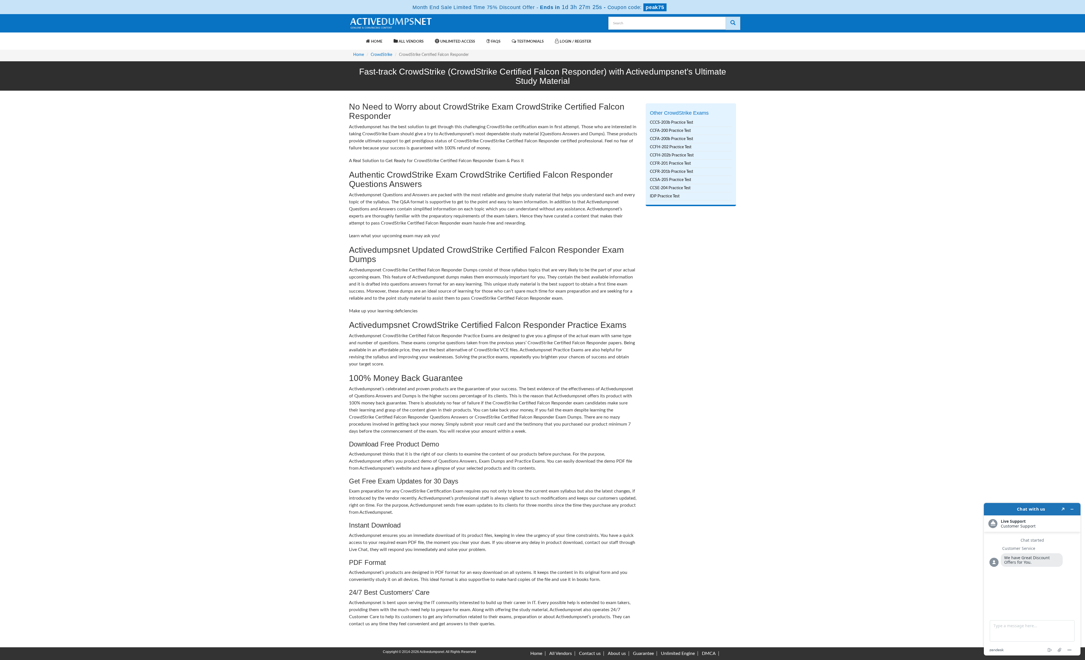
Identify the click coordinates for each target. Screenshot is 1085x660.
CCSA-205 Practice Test (670, 180)
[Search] (733, 23)
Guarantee (643, 653)
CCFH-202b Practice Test (672, 155)
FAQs (495, 41)
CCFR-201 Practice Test (670, 163)
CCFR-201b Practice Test (671, 172)
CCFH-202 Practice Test (670, 147)
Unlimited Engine (678, 653)
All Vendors (411, 41)
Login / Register (575, 41)
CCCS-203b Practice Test (671, 123)
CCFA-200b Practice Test (671, 139)
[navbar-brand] (356, 38)
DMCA (709, 653)
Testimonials (530, 41)
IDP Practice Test (665, 196)
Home (376, 41)
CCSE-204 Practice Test (670, 188)
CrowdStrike (381, 55)
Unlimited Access (457, 41)
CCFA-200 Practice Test (670, 131)
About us (617, 653)
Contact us (590, 653)
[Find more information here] (1032, 579)
